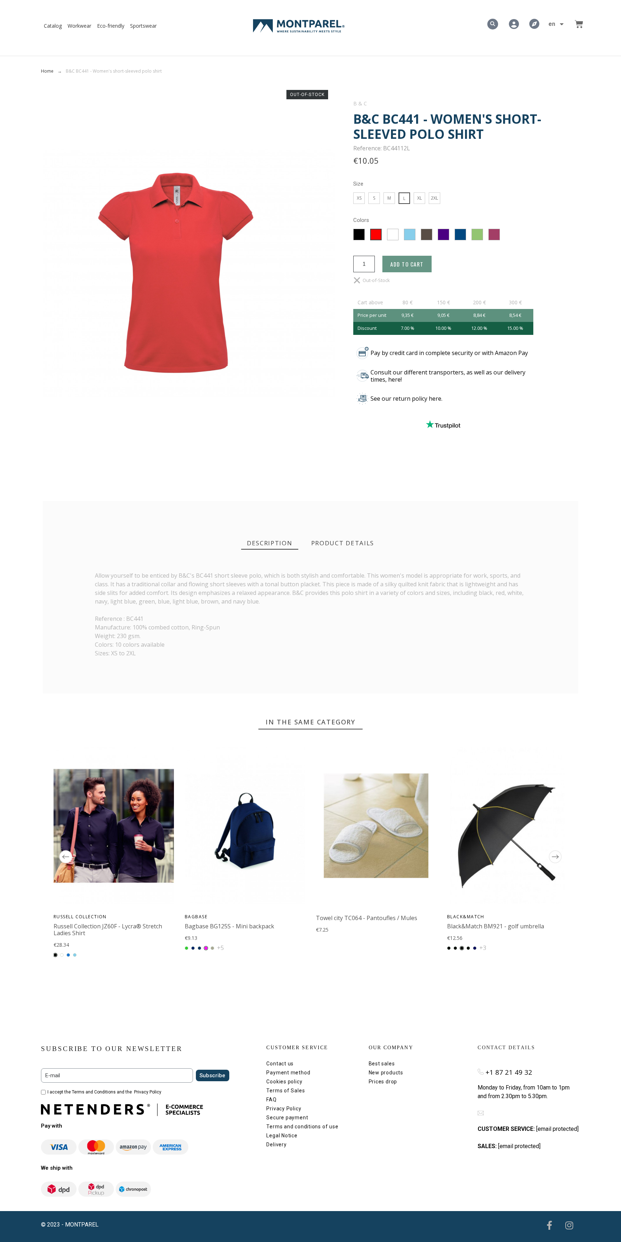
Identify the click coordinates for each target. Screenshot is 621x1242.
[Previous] (65, 856)
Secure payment (287, 1117)
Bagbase (196, 917)
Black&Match (465, 917)
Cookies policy (284, 1081)
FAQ (271, 1099)
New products (386, 1072)
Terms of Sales (285, 1090)
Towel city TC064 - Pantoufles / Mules (366, 918)
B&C (360, 103)
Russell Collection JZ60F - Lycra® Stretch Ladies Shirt (108, 929)
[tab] (269, 543)
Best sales (382, 1063)
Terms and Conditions (94, 1092)
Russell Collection (80, 917)
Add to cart (407, 264)
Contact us (280, 1063)
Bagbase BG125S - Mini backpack (229, 926)
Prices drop (383, 1081)
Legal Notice (281, 1135)
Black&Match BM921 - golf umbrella (495, 926)
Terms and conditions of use (302, 1126)
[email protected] (557, 1128)
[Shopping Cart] (579, 24)
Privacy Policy (147, 1092)
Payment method (288, 1072)
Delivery (276, 1144)
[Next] (555, 856)
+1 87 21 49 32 (509, 1072)
